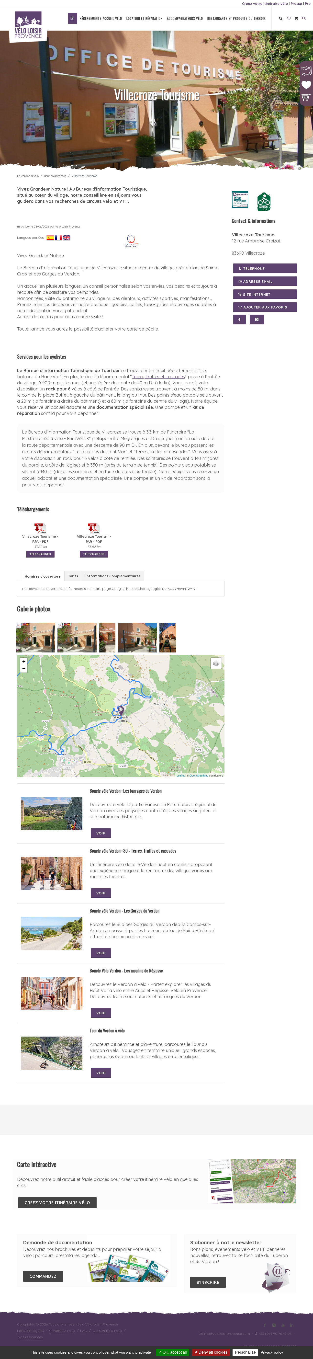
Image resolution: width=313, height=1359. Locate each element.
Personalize (245, 1352)
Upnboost (288, 1346)
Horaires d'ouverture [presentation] (43, 576)
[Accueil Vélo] (264, 201)
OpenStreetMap (199, 775)
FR (304, 18)
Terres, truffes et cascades (158, 376)
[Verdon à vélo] (240, 199)
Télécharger (40, 554)
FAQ (83, 1330)
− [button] (23, 669)
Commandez (43, 1276)
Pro (308, 3)
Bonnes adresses (55, 176)
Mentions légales (30, 1330)
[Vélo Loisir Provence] (72, 18)
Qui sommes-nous (107, 1330)
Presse (296, 3)
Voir (101, 833)
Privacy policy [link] (272, 1352)
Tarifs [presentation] (73, 576)
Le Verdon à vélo (28, 176)
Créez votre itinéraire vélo (265, 3)
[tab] (43, 576)
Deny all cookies (212, 1352)
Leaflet (181, 775)
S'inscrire (208, 1282)
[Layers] (216, 663)
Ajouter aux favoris (265, 307)
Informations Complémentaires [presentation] (113, 576)
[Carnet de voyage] (289, 18)
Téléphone (253, 268)
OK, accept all (174, 1352)
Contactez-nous (62, 1330)
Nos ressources (30, 1337)
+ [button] (23, 661)
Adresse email (257, 281)
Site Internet (256, 294)
